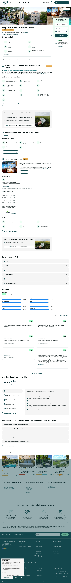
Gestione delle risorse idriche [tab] (12, 395)
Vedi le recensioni (15, 34)
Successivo (38, 373)
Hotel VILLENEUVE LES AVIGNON (31, 486)
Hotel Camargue (50, 488)
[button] (2, 581)
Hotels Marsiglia (39, 568)
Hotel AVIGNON (28, 487)
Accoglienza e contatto (10, 269)
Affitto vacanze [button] (11, 59)
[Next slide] (16, 167)
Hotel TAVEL (28, 492)
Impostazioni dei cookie (57, 546)
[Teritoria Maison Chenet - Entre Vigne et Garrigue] (61, 460)
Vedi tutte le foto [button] (66, 9)
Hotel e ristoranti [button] (13, 2)
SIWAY (45, 581)
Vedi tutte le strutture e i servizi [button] (11, 104)
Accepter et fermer (18, 577)
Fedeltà (24, 2)
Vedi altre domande (10, 446)
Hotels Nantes (39, 567)
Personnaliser (6, 577)
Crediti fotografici (56, 553)
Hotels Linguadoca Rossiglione (24, 575)
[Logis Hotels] (5, 2)
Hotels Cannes (39, 573)
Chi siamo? (38, 543)
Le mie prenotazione (22, 543)
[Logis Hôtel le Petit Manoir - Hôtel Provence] (10, 460)
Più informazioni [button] (44, 73)
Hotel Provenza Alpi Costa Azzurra (9, 488)
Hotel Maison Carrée (51, 487)
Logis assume (38, 551)
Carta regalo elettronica (40, 548)
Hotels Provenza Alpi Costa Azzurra (25, 568)
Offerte (20, 2)
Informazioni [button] (27, 59)
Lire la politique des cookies (6, 573)
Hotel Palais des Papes (51, 486)
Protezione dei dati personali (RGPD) (59, 544)
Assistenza (55, 549)
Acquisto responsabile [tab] (11, 408)
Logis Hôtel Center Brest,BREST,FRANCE (61, 570)
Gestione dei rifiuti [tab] (10, 404)
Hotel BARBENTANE (29, 491)
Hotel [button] (4, 59)
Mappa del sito (55, 551)
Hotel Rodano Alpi (7, 486)
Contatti (20, 548)
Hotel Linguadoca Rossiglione (9, 487)
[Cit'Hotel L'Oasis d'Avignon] (27, 460)
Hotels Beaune (39, 572)
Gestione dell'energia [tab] (10, 391)
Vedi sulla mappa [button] (25, 32)
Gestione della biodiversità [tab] (12, 399)
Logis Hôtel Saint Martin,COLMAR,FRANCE (61, 573)
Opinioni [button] (34, 59)
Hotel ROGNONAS (29, 489)
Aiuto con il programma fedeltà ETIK (25, 546)
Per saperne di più (31, 2)
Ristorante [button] (19, 59)
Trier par (56, 315)
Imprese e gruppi (39, 549)
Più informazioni (60, 46)
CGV (53, 548)
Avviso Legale (55, 543)
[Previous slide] (4, 167)
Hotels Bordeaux (39, 575)
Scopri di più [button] (6, 54)
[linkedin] (41, 556)
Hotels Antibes (39, 570)
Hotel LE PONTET (29, 488)
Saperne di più (13, 213)
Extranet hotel (38, 544)
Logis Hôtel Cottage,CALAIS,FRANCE (60, 575)
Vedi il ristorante (24, 172)
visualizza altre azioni (8, 413)
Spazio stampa (38, 553)
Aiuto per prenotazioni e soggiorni (25, 544)
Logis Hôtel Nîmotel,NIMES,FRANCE (60, 571)
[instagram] (38, 556)
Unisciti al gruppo (39, 546)
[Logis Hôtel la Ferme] (44, 460)
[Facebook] (35, 556)
